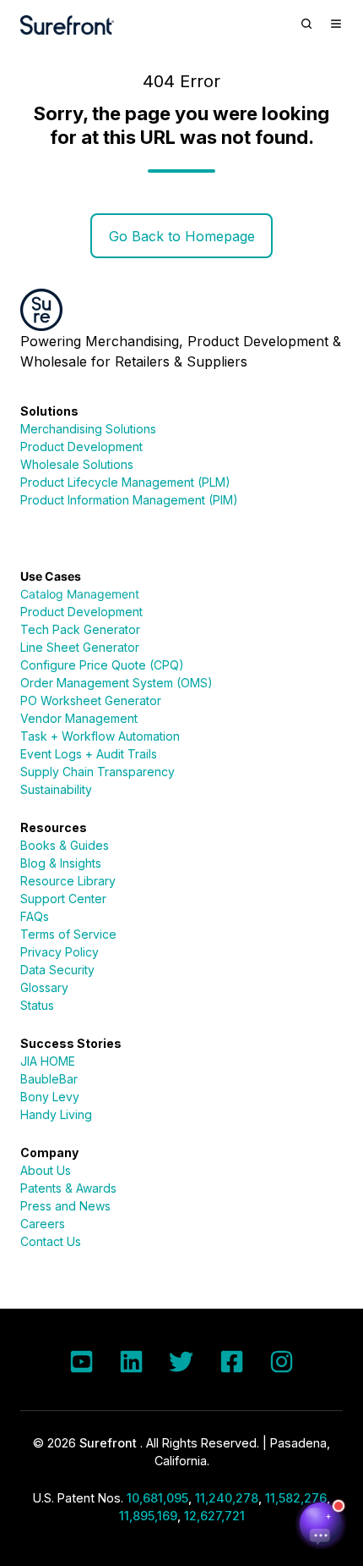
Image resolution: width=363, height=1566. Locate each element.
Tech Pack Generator (80, 629)
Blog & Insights (60, 863)
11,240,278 (226, 1498)
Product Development (81, 446)
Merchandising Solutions (88, 429)
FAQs (34, 916)
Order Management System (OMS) (116, 682)
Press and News (65, 1206)
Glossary (44, 987)
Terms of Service (68, 934)
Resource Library (68, 881)
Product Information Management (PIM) (129, 500)
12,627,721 (214, 1515)
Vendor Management (79, 718)
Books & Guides (64, 845)
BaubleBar (49, 1079)
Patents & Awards (68, 1188)
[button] (306, 23)
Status (37, 1005)
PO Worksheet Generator (90, 700)
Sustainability (56, 789)
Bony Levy (49, 1096)
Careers (42, 1223)
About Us (45, 1170)
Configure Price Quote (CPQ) (102, 665)
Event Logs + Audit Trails (88, 754)
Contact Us (50, 1241)
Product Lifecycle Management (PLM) (125, 482)
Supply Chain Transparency (97, 771)
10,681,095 (157, 1498)
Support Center (63, 898)
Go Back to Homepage (182, 236)
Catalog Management (79, 594)
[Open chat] (320, 1523)
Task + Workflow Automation (100, 736)
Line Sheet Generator (79, 647)
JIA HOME (47, 1061)
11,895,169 (148, 1515)
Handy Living (56, 1114)
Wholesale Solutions (76, 464)
